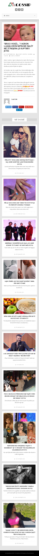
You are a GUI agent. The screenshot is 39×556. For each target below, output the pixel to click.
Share (15, 107)
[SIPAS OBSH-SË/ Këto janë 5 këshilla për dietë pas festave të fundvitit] (20, 306)
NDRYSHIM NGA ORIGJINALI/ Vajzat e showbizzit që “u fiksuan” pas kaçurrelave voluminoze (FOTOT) (19, 448)
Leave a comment (15, 55)
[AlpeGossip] (19, 4)
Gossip (20, 54)
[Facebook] (19, 9)
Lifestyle (25, 54)
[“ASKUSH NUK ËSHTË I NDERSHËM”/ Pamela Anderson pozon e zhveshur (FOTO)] (20, 474)
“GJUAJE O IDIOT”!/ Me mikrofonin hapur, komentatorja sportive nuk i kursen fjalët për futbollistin (19, 532)
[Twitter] (16, 9)
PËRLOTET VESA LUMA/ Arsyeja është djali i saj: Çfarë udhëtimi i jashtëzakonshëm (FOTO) (19, 162)
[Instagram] (22, 9)
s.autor (6, 55)
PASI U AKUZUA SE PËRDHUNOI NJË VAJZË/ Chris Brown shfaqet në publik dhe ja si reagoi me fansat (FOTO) (19, 396)
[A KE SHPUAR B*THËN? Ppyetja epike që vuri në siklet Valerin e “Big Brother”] (20, 342)
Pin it (22, 107)
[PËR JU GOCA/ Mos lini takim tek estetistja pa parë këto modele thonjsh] (20, 189)
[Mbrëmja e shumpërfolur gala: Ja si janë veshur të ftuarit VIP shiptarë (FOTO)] (20, 230)
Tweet (9, 107)
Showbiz (30, 54)
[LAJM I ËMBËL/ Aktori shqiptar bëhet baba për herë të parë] (20, 269)
